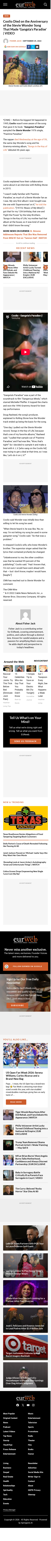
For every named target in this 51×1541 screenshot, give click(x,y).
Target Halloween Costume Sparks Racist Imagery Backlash (23, 1354)
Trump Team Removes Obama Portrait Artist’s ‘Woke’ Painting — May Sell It (31, 1145)
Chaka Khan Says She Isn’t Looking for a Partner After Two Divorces (25, 1299)
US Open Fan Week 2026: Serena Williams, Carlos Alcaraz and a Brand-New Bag (24, 1075)
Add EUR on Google (16, 47)
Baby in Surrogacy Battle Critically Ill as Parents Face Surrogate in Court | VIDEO (29, 1175)
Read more (18, 1102)
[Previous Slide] (5, 267)
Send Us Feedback (25, 741)
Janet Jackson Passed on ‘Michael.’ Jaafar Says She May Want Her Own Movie (25, 854)
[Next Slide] (45, 267)
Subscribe (17, 1005)
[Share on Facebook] (29, 47)
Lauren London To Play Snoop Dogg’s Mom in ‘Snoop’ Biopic (24, 1272)
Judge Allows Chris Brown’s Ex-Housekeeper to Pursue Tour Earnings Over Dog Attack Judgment (24, 1381)
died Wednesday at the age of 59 (30, 139)
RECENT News (25, 248)
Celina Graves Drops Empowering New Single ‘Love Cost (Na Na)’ (23, 872)
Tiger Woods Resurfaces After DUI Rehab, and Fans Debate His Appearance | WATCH (10, 271)
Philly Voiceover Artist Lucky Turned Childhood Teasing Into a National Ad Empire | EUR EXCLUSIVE (32, 271)
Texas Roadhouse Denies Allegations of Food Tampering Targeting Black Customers (23, 835)
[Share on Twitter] (33, 47)
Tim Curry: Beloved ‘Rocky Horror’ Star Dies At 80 (28, 1190)
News (6, 16)
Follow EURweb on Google (27, 966)
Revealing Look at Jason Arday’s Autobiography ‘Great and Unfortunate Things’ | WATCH (24, 863)
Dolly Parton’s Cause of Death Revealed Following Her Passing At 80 (25, 844)
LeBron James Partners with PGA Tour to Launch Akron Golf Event (25, 1245)
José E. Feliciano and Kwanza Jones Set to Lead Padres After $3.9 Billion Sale (25, 1327)
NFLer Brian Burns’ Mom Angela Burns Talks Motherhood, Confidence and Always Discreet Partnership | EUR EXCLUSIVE (31, 1160)
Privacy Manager (9, 1510)
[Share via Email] (37, 47)
